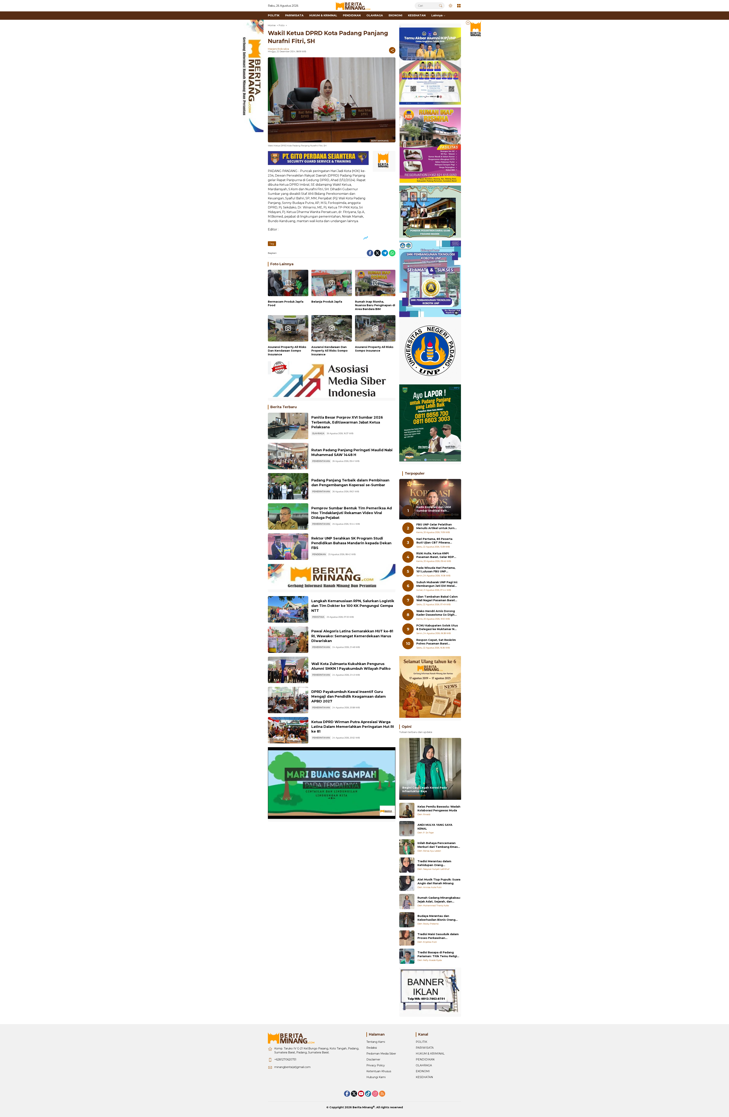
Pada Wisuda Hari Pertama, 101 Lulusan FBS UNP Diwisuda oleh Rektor (435, 569)
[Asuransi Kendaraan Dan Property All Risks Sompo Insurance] (331, 329)
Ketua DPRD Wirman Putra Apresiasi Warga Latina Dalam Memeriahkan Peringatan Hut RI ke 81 (352, 727)
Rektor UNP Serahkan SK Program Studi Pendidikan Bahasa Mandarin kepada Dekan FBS (351, 543)
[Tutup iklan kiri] (261, 22)
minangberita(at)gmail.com (292, 1067)
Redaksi (371, 1047)
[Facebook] (370, 253)
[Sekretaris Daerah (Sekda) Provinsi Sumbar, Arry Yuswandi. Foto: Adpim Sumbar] (288, 516)
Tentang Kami (375, 1042)
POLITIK (421, 1042)
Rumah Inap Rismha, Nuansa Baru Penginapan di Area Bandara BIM (375, 305)
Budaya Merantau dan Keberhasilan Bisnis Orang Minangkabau (436, 918)
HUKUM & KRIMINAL (430, 1053)
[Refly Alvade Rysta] (406, 956)
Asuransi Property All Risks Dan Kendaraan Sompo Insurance (287, 350)
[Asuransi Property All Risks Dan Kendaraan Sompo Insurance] (288, 329)
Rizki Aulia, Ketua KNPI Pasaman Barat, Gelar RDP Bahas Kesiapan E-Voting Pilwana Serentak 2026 (435, 555)
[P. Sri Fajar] (406, 828)
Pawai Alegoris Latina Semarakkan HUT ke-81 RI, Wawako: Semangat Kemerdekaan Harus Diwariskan (352, 636)
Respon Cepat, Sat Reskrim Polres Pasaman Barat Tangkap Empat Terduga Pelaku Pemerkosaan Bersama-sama (436, 642)
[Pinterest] (361, 1094)
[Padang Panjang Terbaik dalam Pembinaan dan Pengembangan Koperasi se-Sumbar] (288, 486)
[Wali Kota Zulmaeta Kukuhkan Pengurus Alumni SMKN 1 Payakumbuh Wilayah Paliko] (288, 670)
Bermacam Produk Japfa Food (285, 303)
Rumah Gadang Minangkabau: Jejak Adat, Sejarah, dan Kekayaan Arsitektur (439, 899)
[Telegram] (385, 253)
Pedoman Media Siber (381, 1053)
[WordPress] (368, 1094)
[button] (440, 5)
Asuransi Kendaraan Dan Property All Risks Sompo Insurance (329, 350)
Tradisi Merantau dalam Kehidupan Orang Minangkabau (434, 863)
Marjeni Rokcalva (278, 48)
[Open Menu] (459, 5)
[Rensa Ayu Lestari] (406, 846)
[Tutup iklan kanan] (467, 22)
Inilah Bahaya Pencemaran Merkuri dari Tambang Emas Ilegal (437, 845)
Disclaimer (373, 1059)
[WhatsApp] (392, 253)
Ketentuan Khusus (378, 1071)
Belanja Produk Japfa (326, 301)
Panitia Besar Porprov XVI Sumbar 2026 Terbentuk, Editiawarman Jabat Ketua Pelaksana (347, 422)
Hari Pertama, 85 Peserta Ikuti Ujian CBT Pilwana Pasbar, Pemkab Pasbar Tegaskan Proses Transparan (434, 541)
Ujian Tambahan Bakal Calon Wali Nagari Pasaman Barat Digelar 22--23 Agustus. (437, 598)
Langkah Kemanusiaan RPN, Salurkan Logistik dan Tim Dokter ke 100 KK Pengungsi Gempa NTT (352, 606)
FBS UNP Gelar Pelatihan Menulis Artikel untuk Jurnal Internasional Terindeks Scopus (436, 526)
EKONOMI (423, 1071)
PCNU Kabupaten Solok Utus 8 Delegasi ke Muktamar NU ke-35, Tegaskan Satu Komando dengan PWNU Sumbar (437, 627)
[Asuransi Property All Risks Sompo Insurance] (375, 329)
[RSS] (382, 1094)
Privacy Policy (375, 1065)
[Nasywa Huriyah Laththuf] (406, 865)
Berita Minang (363, 1107)
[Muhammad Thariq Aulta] (406, 901)
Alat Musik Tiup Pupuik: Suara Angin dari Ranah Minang (438, 881)
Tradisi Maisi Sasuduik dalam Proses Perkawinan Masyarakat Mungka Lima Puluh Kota (438, 936)
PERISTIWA (318, 617)
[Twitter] (377, 253)
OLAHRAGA (318, 433)
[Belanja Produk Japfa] (331, 284)
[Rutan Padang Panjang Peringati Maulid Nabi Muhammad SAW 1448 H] (288, 456)
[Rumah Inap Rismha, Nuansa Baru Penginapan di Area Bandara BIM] (375, 284)
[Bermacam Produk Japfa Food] (288, 284)
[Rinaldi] (406, 810)
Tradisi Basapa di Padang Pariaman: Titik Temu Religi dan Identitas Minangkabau (437, 954)
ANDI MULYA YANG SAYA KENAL (434, 826)
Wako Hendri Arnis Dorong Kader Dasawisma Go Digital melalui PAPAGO (436, 613)
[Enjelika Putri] (406, 938)
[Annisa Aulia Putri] (406, 883)
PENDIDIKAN (319, 554)
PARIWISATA (425, 1047)
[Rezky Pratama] (406, 919)
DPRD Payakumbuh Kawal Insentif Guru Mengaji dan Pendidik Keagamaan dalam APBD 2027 (348, 696)
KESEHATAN (424, 1077)
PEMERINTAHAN (321, 461)
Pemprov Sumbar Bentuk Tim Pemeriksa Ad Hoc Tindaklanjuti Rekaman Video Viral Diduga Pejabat (351, 513)
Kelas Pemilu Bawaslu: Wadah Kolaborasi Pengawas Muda (438, 808)
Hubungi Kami (376, 1077)
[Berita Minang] (355, 5)
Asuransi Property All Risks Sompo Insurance (374, 349)
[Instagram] (375, 1094)
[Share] (392, 50)
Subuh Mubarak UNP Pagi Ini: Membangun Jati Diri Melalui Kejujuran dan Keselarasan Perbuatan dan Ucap (437, 584)
